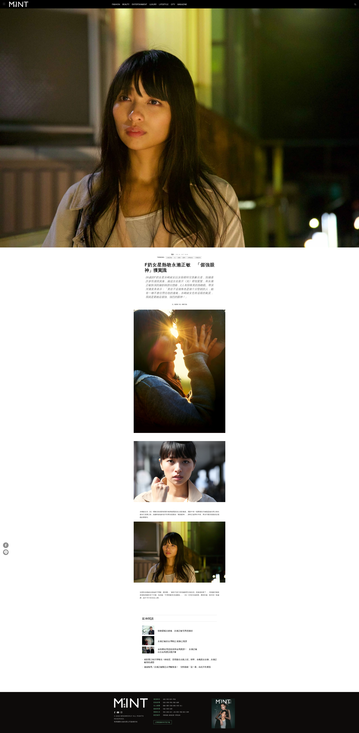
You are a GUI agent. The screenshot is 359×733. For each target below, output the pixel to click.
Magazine (182, 4)
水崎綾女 (190, 257)
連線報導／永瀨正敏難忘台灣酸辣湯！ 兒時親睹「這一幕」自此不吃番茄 (177, 666)
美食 (164, 712)
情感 (181, 712)
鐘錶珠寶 (157, 708)
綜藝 (174, 705)
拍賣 (171, 708)
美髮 (174, 702)
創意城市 (157, 715)
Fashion (116, 4)
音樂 (171, 705)
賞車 (187, 712)
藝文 (184, 712)
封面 (177, 705)
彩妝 (164, 702)
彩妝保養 (157, 702)
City (173, 4)
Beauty (125, 4)
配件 (171, 699)
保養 (167, 702)
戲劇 (164, 705)
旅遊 (167, 712)
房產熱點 (165, 715)
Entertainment (139, 4)
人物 (174, 712)
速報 (164, 699)
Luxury (153, 4)
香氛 (171, 702)
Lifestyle (163, 4)
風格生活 (157, 712)
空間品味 (177, 715)
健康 (177, 702)
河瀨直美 (198, 257)
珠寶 (167, 708)
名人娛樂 (157, 705)
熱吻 (179, 257)
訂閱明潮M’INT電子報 (162, 722)
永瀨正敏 (169, 257)
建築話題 (171, 715)
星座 (177, 712)
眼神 (184, 257)
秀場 (174, 699)
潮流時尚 (157, 699)
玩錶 (164, 708)
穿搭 (167, 699)
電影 (167, 705)
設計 (171, 712)
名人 (181, 705)
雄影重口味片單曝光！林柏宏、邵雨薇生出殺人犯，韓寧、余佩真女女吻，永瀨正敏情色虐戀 (180, 661)
